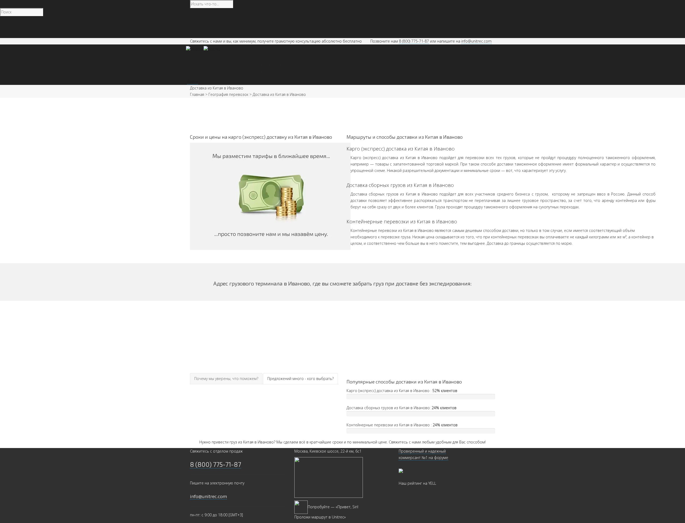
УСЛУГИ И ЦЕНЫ (275, 59)
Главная (197, 94)
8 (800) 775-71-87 (414, 41)
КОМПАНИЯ (271, 66)
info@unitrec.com (476, 41)
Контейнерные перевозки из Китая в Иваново (402, 221)
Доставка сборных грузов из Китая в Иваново (400, 185)
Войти (192, 81)
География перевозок (228, 94)
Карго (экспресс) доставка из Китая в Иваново (401, 148)
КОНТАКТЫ (270, 72)
